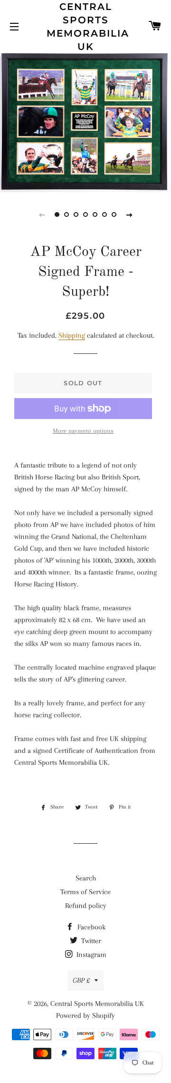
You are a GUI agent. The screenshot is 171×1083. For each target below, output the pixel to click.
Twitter (90, 941)
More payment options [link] (83, 430)
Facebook (90, 927)
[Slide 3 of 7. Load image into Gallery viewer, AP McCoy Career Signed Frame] (76, 214)
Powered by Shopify (85, 1015)
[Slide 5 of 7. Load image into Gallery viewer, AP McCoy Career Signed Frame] (95, 214)
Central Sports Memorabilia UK (86, 26)
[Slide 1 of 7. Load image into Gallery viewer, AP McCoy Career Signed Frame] (57, 214)
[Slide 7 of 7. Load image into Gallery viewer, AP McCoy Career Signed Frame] (114, 214)
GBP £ (81, 980)
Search (86, 878)
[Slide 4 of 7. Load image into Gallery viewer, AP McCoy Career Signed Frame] (85, 214)
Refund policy (85, 905)
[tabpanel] (85, 121)
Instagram (90, 954)
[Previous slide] (41, 214)
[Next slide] (129, 214)
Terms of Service (85, 892)
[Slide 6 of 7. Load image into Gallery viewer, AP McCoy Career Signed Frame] (104, 214)
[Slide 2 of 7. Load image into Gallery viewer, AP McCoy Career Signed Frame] (66, 214)
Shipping (71, 335)
